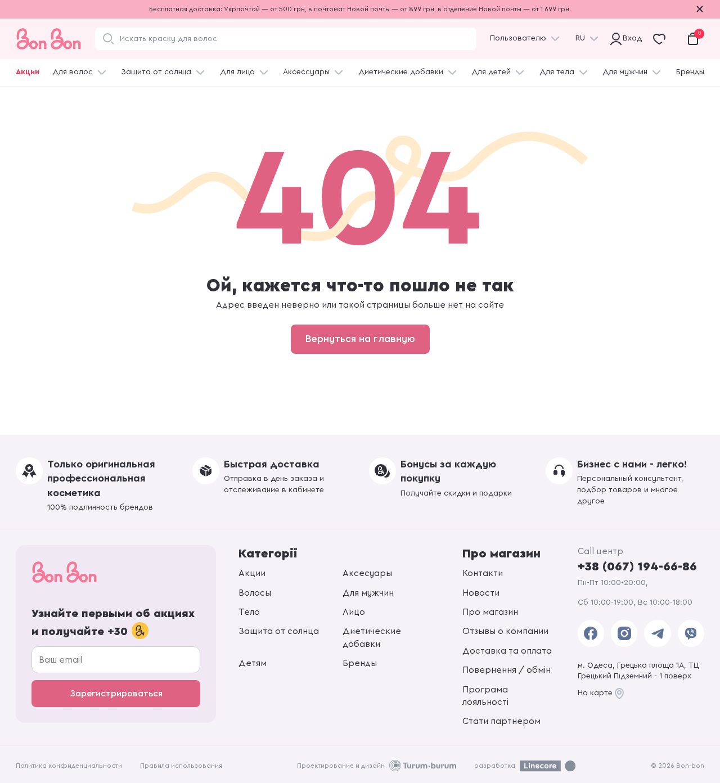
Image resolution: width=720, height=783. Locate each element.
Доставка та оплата (507, 650)
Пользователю (518, 38)
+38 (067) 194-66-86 (637, 566)
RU (580, 38)
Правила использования (181, 765)
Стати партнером (501, 721)
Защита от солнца (156, 72)
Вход (630, 38)
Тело (249, 612)
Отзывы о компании (505, 631)
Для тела (556, 72)
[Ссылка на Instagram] (624, 633)
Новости (481, 592)
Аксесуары (367, 573)
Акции (27, 72)
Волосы (254, 592)
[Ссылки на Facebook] (591, 633)
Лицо (354, 612)
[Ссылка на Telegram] (657, 633)
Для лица (237, 72)
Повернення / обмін (506, 669)
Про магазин (490, 612)
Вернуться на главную (360, 339)
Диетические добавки (400, 72)
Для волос (72, 72)
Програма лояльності (485, 695)
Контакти (482, 573)
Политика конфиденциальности (69, 765)
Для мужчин (624, 72)
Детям (252, 663)
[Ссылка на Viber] (691, 633)
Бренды (690, 72)
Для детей (491, 72)
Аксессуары (306, 72)
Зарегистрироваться (116, 693)
